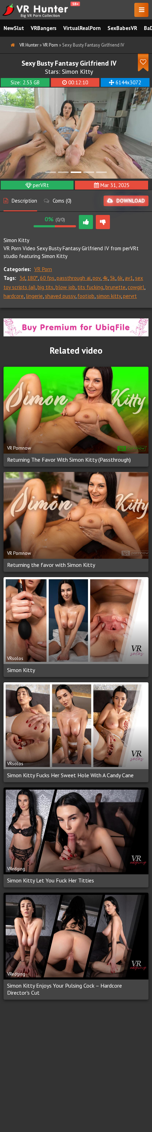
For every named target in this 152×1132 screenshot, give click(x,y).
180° (32, 278)
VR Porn (43, 269)
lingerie (34, 296)
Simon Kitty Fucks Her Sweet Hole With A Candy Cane (70, 775)
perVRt (41, 185)
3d (22, 278)
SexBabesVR (122, 28)
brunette (115, 287)
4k (105, 278)
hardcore (14, 296)
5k (112, 278)
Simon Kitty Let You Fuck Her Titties (50, 880)
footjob (85, 296)
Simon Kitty (77, 71)
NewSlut (14, 28)
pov (96, 278)
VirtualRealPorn (82, 28)
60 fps (47, 278)
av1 (129, 278)
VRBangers (44, 28)
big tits (45, 287)
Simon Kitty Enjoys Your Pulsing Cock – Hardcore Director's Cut (64, 989)
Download (130, 200)
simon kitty (109, 296)
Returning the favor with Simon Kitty (51, 564)
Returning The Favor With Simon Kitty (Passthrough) (69, 459)
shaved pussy (60, 296)
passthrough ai (73, 278)
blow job (65, 287)
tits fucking (90, 287)
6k (120, 278)
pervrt (130, 296)
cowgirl (136, 287)
